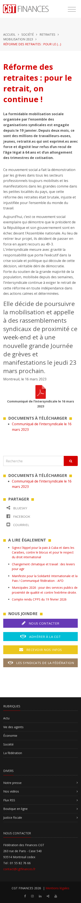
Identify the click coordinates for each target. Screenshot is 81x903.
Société (27, 34)
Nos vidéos (11, 791)
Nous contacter (43, 623)
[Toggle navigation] (72, 9)
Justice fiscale (12, 817)
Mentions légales (57, 888)
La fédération (12, 753)
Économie (10, 736)
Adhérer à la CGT (44, 636)
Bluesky (19, 508)
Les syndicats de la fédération (44, 663)
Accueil (9, 34)
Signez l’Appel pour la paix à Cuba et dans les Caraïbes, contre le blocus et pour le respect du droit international (43, 552)
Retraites (47, 34)
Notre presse (12, 783)
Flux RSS (9, 800)
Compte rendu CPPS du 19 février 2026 (39, 599)
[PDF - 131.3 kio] (41, 391)
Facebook (21, 516)
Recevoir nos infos (43, 649)
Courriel (20, 525)
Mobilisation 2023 (18, 39)
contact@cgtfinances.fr (19, 869)
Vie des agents (13, 727)
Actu (6, 718)
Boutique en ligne (15, 809)
